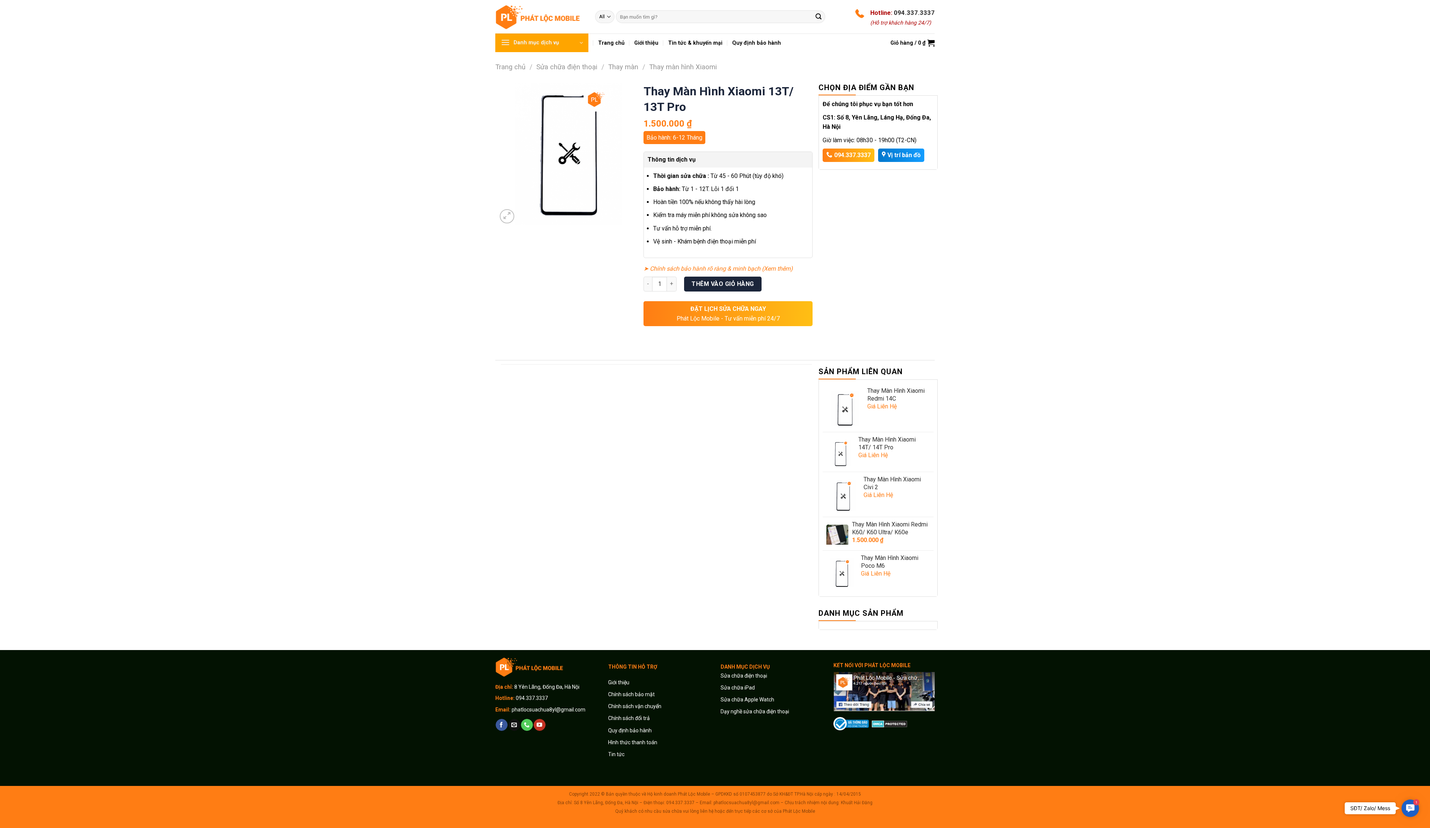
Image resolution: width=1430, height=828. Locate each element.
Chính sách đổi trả (629, 718)
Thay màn (623, 67)
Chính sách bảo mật (631, 694)
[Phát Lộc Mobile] (539, 16)
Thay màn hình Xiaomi (683, 67)
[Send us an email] (514, 725)
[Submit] (818, 16)
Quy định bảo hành (630, 730)
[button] (1410, 808)
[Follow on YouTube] (539, 725)
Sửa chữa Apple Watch (747, 700)
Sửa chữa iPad (738, 688)
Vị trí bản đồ (904, 155)
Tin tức (616, 754)
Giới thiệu (619, 682)
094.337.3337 (914, 12)
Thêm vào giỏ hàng (723, 283)
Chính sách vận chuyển (634, 706)
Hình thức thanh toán (632, 742)
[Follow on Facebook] (501, 725)
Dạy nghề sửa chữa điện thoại (755, 711)
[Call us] (527, 725)
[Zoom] (507, 216)
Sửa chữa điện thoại (566, 67)
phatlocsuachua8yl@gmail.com (548, 710)
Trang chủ (510, 67)
